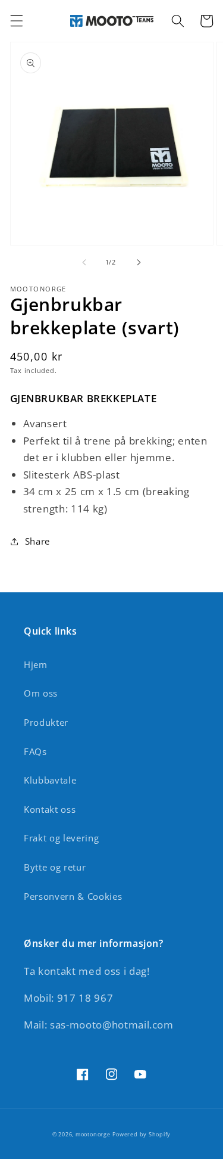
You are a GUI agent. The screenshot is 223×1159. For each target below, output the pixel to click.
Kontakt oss (50, 809)
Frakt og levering (61, 838)
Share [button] (37, 541)
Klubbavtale (50, 780)
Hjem (36, 664)
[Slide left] (84, 262)
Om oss (41, 693)
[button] (16, 21)
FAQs (35, 751)
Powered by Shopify (141, 1134)
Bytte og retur (55, 867)
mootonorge (93, 1134)
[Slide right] (139, 262)
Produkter (46, 722)
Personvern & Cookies (73, 896)
